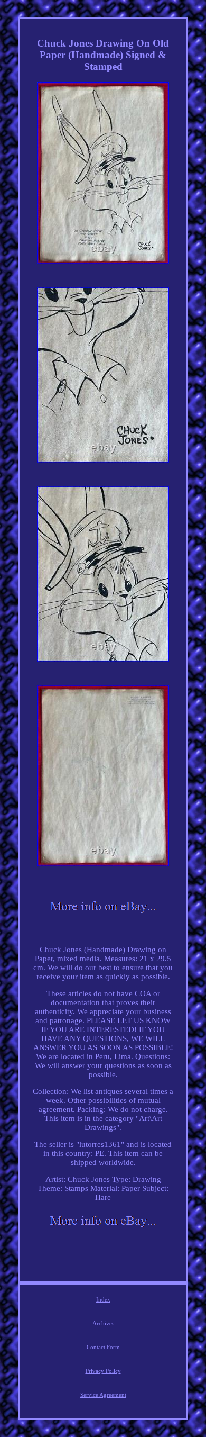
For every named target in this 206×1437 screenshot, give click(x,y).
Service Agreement (103, 1394)
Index (103, 1299)
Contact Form (103, 1347)
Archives (103, 1323)
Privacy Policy (103, 1371)
